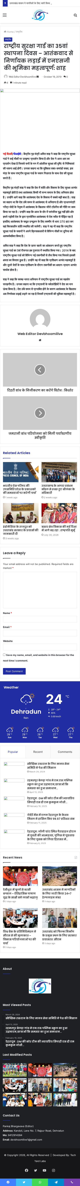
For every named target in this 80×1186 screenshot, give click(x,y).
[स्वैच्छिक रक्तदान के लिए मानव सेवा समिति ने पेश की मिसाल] (14, 769)
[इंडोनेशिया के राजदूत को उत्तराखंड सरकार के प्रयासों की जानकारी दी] (21, 513)
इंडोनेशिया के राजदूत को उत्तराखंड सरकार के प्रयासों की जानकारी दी (20, 530)
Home (10, 31)
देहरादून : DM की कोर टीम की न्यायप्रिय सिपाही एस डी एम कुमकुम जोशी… (50, 800)
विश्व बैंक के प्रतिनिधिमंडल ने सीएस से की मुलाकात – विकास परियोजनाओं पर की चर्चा (19, 937)
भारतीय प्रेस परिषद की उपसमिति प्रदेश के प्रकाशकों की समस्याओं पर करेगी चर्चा (19, 489)
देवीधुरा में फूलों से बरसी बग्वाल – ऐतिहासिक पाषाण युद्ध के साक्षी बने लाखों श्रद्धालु (20, 893)
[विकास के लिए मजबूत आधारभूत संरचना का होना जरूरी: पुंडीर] (65, 1099)
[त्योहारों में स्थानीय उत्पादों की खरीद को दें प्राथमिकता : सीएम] (40, 1099)
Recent (38, 752)
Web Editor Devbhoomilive (22, 76)
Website (8, 641)
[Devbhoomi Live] (40, 15)
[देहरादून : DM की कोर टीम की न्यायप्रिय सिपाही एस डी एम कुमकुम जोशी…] (14, 803)
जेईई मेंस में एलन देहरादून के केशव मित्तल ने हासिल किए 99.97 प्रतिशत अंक (51, 817)
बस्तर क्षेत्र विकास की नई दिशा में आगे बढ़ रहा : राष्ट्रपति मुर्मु (59, 528)
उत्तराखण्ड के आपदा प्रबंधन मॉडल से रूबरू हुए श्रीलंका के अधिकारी (58, 489)
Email (7, 627)
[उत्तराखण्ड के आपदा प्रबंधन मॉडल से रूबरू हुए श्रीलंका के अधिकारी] (59, 472)
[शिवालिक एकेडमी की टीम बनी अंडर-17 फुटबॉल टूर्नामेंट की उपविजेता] (15, 1070)
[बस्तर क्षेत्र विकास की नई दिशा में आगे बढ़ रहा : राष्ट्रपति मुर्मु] (59, 513)
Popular (13, 752)
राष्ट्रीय (19, 31)
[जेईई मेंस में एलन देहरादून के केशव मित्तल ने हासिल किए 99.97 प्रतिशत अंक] (14, 820)
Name (7, 613)
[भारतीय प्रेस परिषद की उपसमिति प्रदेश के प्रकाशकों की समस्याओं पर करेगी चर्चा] (21, 472)
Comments (65, 752)
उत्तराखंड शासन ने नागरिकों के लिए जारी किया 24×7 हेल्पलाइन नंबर (39, 3)
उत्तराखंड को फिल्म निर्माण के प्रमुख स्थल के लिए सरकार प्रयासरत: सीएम (59, 935)
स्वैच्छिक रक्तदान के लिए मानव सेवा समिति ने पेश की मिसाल (48, 766)
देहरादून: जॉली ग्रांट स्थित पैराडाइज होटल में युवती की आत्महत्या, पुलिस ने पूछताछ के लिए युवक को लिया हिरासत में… (51, 835)
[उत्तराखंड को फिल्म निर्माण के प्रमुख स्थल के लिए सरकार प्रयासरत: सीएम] (59, 918)
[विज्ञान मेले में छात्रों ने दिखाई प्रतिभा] (65, 1085)
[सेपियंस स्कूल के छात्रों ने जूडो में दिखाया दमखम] (15, 1099)
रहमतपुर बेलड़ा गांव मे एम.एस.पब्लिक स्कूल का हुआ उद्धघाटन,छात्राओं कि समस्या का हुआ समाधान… (50, 784)
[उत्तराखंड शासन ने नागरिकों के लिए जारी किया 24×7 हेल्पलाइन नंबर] (59, 876)
